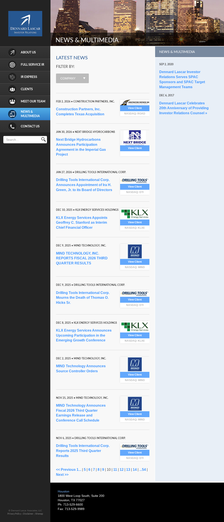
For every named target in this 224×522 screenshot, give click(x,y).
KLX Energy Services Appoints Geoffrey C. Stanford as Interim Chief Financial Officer (81, 223)
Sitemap (39, 514)
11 (115, 469)
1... (79, 469)
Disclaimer (28, 514)
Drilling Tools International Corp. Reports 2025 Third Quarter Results (83, 451)
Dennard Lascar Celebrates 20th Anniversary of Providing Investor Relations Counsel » (184, 108)
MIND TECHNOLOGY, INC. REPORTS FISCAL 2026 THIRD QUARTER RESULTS (82, 258)
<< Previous (66, 469)
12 (122, 469)
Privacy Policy (14, 514)
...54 (142, 469)
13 (128, 469)
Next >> (62, 474)
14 (135, 469)
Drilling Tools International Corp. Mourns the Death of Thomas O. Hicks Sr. (83, 298)
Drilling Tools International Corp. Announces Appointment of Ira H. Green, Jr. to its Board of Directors (84, 185)
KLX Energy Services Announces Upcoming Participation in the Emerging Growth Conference (84, 335)
